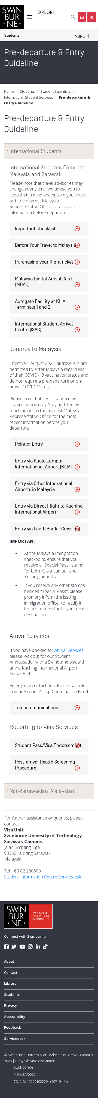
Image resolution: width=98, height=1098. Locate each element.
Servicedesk (14, 1038)
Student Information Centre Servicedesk (42, 877)
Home (9, 91)
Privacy (10, 1005)
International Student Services (28, 97)
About (9, 961)
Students (12, 35)
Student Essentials (55, 91)
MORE (80, 36)
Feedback (12, 1027)
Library (10, 983)
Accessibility (14, 1016)
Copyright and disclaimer (34, 1060)
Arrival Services (69, 650)
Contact (10, 972)
